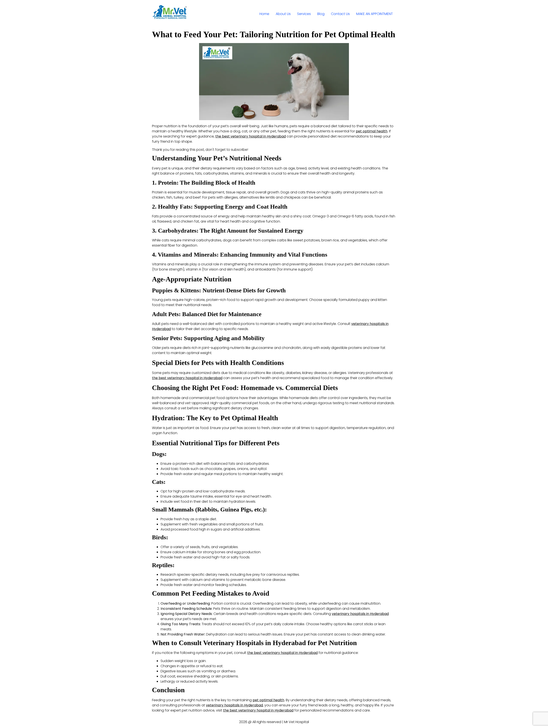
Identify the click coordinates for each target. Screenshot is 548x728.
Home (264, 13)
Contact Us (340, 13)
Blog (321, 13)
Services (304, 13)
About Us (283, 13)
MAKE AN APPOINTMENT (374, 13)
